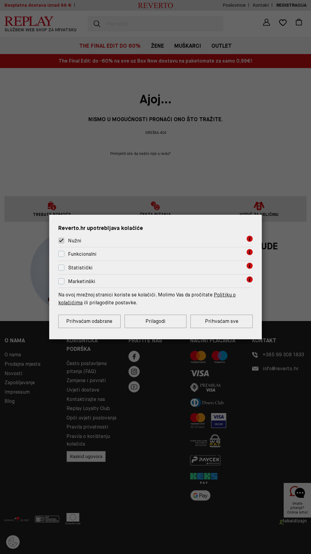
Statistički (80, 268)
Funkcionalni (82, 254)
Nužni (74, 241)
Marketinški (81, 281)
